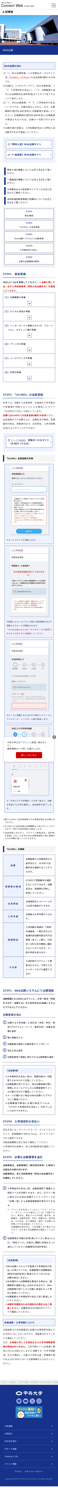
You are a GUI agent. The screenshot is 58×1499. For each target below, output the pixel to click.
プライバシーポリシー (34, 1471)
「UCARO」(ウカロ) (18, 77)
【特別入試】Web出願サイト (25, 144)
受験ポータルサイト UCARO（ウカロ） (30, 441)
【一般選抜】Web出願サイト (25, 154)
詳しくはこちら (29, 755)
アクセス (18, 1471)
